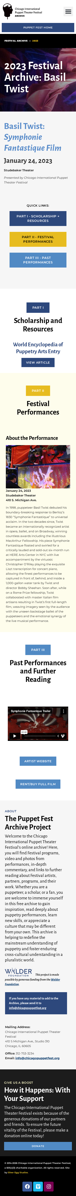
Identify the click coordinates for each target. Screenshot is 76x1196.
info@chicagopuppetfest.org (37, 1058)
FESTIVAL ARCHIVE (16, 40)
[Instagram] (49, 1186)
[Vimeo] (38, 1186)
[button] (68, 11)
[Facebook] (27, 1186)
